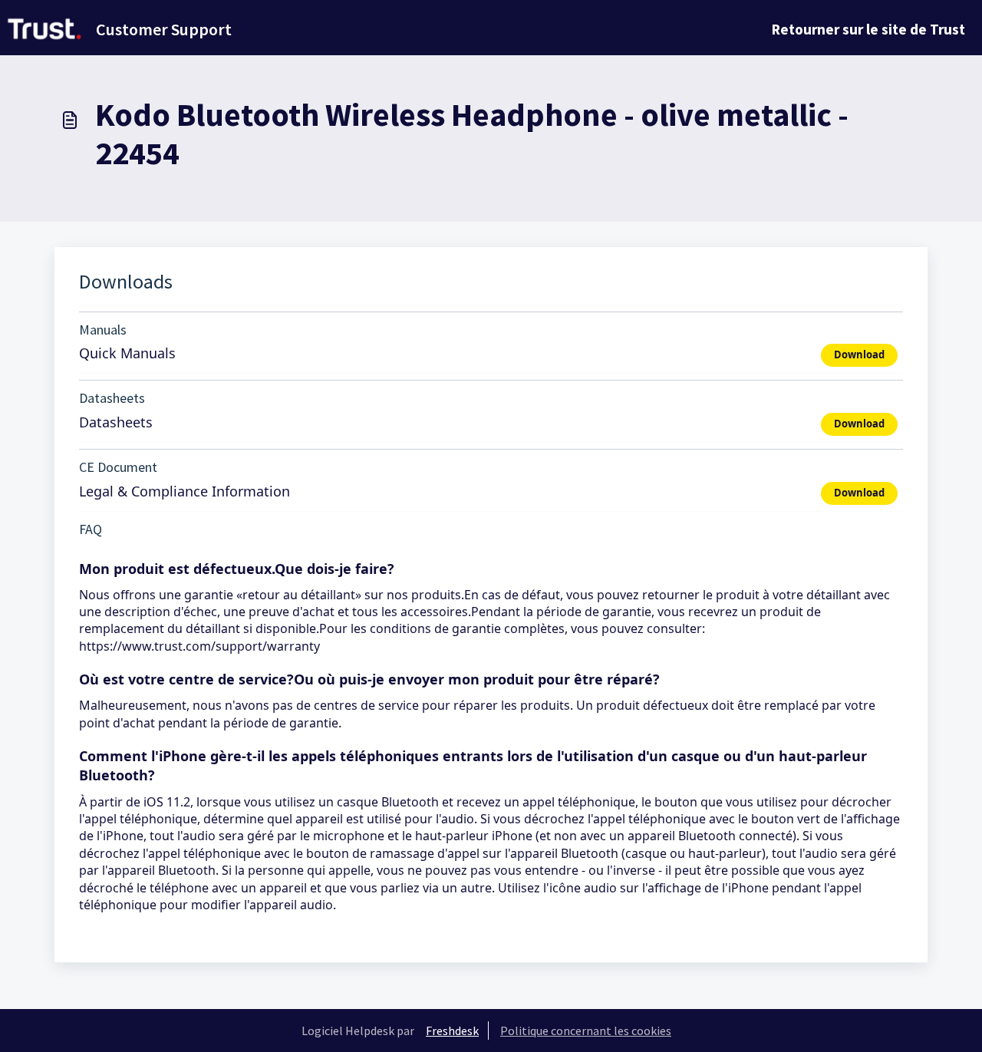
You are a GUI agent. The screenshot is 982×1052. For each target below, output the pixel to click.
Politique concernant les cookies (585, 1030)
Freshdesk (452, 1030)
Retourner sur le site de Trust (868, 29)
